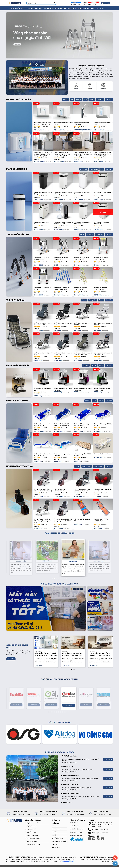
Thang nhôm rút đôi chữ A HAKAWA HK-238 (81, 258)
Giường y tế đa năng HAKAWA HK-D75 (103, 424)
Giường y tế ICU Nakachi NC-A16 (102, 454)
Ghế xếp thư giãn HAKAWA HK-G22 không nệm (103, 353)
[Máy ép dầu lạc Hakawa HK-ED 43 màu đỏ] (63, 377)
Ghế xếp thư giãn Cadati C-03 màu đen (82, 323)
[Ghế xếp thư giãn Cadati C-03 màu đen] (83, 312)
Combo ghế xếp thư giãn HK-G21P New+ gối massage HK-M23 (42, 521)
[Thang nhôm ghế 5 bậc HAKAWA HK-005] (83, 277)
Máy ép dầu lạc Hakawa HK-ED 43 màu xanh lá (103, 389)
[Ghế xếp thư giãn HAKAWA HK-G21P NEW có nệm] (43, 312)
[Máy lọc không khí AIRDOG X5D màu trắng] (63, 181)
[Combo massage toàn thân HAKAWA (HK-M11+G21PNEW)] (43, 478)
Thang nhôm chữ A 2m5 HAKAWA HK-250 (61, 258)
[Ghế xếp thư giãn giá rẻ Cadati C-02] (63, 312)
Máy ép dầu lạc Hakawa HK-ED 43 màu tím (83, 389)
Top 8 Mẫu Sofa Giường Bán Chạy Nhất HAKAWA (100, 652)
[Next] (109, 379)
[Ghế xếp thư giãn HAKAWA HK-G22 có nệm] (63, 342)
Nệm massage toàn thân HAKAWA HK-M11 (61, 490)
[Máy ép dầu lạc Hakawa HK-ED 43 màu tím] (83, 377)
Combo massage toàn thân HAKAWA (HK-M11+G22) (82, 490)
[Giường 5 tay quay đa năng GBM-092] (63, 443)
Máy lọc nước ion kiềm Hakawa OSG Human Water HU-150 (43, 123)
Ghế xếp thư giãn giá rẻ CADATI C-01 (43, 353)
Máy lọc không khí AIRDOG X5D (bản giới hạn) (43, 193)
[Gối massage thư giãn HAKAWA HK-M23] (103, 478)
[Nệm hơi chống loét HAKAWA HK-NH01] (83, 443)
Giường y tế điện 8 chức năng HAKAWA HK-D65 (42, 454)
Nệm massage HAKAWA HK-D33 (82, 520)
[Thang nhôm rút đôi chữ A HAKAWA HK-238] (83, 246)
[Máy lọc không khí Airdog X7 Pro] (83, 181)
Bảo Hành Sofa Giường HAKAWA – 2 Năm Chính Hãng (72, 652)
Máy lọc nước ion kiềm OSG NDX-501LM (82, 123)
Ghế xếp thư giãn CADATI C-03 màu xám (103, 323)
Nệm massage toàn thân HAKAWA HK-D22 (101, 520)
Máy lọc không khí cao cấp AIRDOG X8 (102, 223)
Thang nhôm (82, 8)
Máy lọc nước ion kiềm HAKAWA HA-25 (63, 123)
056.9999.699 (93, 2)
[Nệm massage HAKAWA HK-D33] (83, 508)
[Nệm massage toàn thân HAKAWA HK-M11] (63, 478)
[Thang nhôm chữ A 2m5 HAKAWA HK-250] (63, 246)
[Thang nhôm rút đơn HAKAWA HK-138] (43, 277)
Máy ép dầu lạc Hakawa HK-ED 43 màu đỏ (63, 389)
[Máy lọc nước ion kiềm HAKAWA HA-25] (63, 111)
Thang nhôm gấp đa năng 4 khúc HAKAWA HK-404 (62, 288)
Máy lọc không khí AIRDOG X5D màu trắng (63, 193)
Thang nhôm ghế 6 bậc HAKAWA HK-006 (100, 288)
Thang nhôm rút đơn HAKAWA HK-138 (43, 288)
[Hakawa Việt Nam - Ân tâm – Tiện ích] (15, 3)
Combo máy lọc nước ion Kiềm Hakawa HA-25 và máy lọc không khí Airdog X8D (63, 154)
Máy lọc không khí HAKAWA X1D (42, 223)
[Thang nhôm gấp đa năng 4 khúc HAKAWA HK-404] (63, 277)
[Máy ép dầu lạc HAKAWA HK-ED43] (43, 377)
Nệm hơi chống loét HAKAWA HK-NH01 (82, 454)
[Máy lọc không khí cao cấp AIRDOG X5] (83, 211)
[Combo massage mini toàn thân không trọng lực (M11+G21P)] (63, 508)
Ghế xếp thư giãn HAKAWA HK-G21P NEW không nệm (83, 353)
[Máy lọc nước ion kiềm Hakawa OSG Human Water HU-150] (43, 111)
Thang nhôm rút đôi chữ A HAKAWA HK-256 (41, 258)
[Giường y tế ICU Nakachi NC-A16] (103, 443)
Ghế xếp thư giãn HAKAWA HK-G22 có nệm (63, 353)
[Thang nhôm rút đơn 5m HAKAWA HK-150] (103, 246)
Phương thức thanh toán (96, 857)
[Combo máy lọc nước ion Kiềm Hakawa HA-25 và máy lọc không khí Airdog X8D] (63, 141)
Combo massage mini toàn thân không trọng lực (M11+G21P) (63, 520)
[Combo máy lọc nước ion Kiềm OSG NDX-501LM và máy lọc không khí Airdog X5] (103, 141)
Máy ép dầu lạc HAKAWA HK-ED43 (42, 389)
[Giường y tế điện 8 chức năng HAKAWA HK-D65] (43, 443)
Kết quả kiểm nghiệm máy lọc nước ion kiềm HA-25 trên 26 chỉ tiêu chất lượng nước (46, 652)
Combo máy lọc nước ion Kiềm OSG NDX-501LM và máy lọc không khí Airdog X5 (102, 154)
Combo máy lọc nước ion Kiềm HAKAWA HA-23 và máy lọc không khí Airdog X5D (43, 154)
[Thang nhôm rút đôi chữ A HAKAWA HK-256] (43, 246)
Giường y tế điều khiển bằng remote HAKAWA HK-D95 (62, 424)
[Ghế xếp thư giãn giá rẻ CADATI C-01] (43, 342)
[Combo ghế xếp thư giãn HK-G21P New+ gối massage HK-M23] (43, 508)
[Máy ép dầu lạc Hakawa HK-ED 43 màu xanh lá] (103, 377)
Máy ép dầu (47, 8)
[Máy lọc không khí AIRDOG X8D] (103, 181)
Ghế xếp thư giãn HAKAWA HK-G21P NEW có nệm (43, 323)
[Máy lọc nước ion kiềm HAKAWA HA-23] (103, 111)
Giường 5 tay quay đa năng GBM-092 (62, 454)
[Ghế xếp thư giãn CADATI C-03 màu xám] (103, 312)
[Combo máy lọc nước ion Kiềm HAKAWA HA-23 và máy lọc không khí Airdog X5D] (43, 141)
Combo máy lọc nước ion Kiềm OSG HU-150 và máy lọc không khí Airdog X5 (83, 154)
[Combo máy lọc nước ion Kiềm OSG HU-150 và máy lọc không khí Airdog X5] (83, 141)
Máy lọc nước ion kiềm (35, 8)
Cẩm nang (100, 8)
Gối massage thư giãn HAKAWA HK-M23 (103, 490)
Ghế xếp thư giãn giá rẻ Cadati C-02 (63, 323)
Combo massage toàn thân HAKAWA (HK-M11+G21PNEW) (43, 490)
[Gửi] (54, 3)
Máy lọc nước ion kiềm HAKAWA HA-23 (103, 123)
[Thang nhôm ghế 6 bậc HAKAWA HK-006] (103, 277)
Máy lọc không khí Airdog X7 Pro (82, 193)
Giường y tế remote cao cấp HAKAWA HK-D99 (42, 424)
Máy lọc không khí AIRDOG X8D (103, 192)
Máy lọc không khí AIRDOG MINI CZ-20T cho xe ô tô (63, 223)
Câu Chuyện (90, 8)
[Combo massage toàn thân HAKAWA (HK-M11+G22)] (83, 478)
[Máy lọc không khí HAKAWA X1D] (43, 211)
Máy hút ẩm (67, 8)
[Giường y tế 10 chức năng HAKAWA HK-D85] (83, 413)
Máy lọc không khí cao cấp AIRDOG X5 (82, 223)
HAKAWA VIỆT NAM (68, 859)
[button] (18, 8)
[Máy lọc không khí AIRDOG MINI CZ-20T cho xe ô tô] (63, 211)
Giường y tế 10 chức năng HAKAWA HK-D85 (81, 424)
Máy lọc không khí (57, 8)
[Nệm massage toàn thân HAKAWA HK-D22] (103, 508)
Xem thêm (38, 663)
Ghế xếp (74, 8)
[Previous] (37, 379)
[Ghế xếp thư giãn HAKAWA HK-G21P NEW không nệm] (83, 342)
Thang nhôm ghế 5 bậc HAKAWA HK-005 (80, 288)
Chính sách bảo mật (104, 855)
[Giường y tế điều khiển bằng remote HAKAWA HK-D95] (63, 413)
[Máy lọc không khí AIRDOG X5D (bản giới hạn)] (43, 181)
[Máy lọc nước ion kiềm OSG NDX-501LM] (83, 111)
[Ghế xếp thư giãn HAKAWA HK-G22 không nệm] (103, 342)
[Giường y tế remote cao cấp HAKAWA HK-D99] (43, 413)
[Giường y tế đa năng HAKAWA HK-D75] (103, 413)
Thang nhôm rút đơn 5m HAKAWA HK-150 (101, 258)
